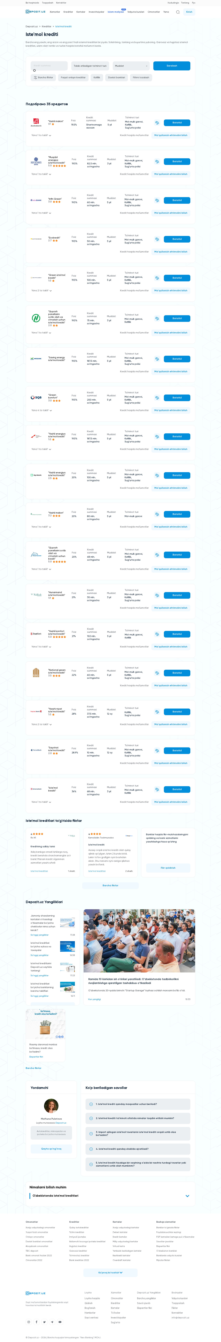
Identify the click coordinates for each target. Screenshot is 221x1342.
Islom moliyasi (116, 12)
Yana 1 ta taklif (40, 135)
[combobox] (90, 65)
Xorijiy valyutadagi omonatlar (40, 1228)
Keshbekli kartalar (121, 1256)
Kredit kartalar (120, 1237)
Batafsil (177, 123)
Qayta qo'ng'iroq (51, 1149)
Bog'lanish (90, 1308)
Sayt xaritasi (91, 1318)
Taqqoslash (47, 3)
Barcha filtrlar (45, 77)
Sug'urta (115, 1322)
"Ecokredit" (54, 238)
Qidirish (88, 1303)
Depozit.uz (32, 26)
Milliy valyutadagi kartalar (125, 1242)
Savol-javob (143, 1303)
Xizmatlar (55, 12)
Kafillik (97, 77)
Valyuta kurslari (135, 12)
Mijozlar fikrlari (163, 1260)
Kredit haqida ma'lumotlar (134, 135)
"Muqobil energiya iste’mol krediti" (56, 160)
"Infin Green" (55, 199)
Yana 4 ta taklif (40, 410)
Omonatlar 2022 (34, 1260)
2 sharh (129, 871)
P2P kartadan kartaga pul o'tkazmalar (175, 1237)
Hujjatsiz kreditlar (77, 1246)
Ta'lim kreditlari (76, 1232)
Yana (166, 12)
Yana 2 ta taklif (40, 290)
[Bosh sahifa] (35, 13)
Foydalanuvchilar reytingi (168, 1232)
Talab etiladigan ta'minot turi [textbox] (90, 66)
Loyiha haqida (92, 1298)
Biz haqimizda (32, 3)
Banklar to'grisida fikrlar (167, 1228)
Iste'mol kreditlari (39, 871)
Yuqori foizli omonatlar (37, 1232)
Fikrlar (175, 1308)
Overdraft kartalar (121, 1260)
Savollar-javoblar (164, 1242)
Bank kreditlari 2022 (79, 1260)
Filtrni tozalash (141, 77)
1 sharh (71, 871)
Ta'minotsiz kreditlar (79, 1256)
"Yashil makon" (55, 121)
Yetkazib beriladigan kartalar (127, 1251)
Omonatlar (154, 12)
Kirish (189, 12)
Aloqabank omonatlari (37, 1246)
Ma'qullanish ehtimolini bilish (170, 135)
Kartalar (81, 12)
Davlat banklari (116, 77)
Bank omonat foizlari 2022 (39, 1256)
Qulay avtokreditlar (79, 1228)
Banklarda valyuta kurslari (169, 1256)
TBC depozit (32, 1251)
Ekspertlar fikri (163, 1246)
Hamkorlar (90, 1313)
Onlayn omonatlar (35, 1237)
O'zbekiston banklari (166, 1251)
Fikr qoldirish (168, 868)
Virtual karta (119, 1246)
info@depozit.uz (180, 1318)
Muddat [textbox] (119, 66)
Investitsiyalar (96, 12)
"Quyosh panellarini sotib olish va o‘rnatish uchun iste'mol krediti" (56, 317)
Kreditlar (68, 12)
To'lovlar (115, 1313)
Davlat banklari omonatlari (39, 1242)
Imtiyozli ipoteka (77, 1237)
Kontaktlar (61, 3)
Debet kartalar (120, 1232)
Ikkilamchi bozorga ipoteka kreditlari (87, 1242)
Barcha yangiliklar (146, 1298)
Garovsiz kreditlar (78, 1251)
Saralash (172, 66)
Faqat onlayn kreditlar (73, 77)
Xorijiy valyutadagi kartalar (126, 1228)
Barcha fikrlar (110, 885)
